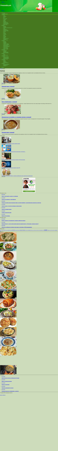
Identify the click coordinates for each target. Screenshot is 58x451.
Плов (4, 28)
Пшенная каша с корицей (8, 86)
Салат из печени (6, 46)
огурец (34, 230)
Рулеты (4, 33)
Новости (4, 65)
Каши (4, 35)
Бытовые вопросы (6, 64)
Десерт (3, 53)
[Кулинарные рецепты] (5, 8)
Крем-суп (4, 16)
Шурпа (4, 20)
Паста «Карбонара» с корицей (9, 101)
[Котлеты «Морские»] (8, 326)
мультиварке (29, 230)
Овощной (4, 42)
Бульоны (4, 21)
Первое (3, 14)
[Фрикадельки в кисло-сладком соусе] (8, 269)
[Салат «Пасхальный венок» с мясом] (8, 298)
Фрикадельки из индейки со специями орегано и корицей (16, 117)
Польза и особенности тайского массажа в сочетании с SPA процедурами (13, 159)
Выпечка (3, 49)
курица (24, 230)
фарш (52, 230)
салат (45, 230)
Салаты (3, 40)
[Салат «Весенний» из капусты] (8, 288)
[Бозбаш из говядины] (8, 260)
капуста (9, 230)
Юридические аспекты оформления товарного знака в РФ (11, 167)
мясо (31, 230)
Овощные (4, 29)
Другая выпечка (5, 52)
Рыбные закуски (6, 57)
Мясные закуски (5, 56)
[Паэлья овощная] (8, 336)
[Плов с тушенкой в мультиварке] (8, 355)
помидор (41, 230)
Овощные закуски (6, 58)
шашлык (56, 230)
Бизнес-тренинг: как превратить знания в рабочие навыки (11, 143)
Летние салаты (5, 45)
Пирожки (4, 51)
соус (50, 230)
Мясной (4, 41)
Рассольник (5, 18)
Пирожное (5, 50)
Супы (4, 15)
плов (39, 230)
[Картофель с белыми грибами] (8, 317)
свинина (48, 230)
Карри (4, 37)
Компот (4, 61)
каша (11, 230)
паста (38, 230)
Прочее (3, 63)
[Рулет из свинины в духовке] (8, 307)
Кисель (4, 60)
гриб (4, 230)
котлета (13, 230)
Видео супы (5, 24)
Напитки (3, 59)
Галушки (4, 36)
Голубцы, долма (5, 30)
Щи (3, 17)
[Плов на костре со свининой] (8, 374)
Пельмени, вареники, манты (7, 27)
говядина (2, 230)
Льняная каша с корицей (8, 132)
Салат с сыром (5, 48)
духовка (7, 230)
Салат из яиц (5, 47)
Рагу (4, 32)
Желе (4, 54)
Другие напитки (5, 62)
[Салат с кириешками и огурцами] (8, 250)
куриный (21, 230)
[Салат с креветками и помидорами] (7, 364)
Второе (3, 25)
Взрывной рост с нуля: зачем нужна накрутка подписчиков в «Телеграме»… (14, 151)
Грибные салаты (6, 43)
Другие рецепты (5, 23)
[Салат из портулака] (8, 241)
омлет (36, 230)
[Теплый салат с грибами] (8, 279)
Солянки (4, 19)
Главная (1, 68)
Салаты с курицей (6, 44)
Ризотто (4, 31)
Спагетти (4, 34)
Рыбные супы (5, 22)
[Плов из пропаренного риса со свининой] (8, 345)
